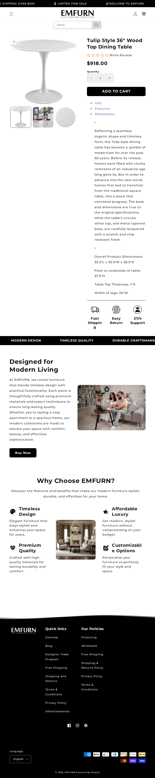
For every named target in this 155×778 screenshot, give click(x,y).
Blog (49, 646)
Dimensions (105, 114)
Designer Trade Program (57, 657)
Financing (89, 637)
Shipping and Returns (55, 679)
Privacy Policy (56, 703)
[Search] (96, 24)
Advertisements (57, 711)
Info (98, 103)
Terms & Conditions (53, 692)
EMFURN (70, 772)
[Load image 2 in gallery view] (43, 117)
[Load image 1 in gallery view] (20, 117)
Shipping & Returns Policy (92, 665)
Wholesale (89, 646)
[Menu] (11, 14)
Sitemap (51, 637)
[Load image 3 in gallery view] (65, 117)
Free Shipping (56, 667)
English (18, 758)
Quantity (93, 71)
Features (102, 108)
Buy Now (23, 453)
